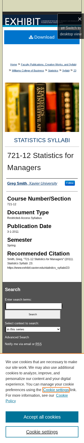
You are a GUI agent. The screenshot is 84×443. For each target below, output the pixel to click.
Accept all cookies (42, 417)
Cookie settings (56, 390)
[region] (42, 398)
